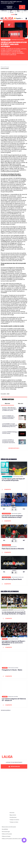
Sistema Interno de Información (9, 826)
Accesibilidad (5, 829)
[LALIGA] (8, 18)
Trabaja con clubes (14, 822)
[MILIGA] (25, 18)
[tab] (7, 403)
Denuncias (12, 812)
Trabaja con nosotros (14, 819)
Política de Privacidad (7, 833)
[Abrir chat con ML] (24, 840)
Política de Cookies (6, 836)
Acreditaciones (13, 817)
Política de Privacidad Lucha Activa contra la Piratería (14, 838)
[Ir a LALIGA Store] (14, 14)
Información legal (6, 831)
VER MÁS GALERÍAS (5, 710)
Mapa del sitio (13, 814)
